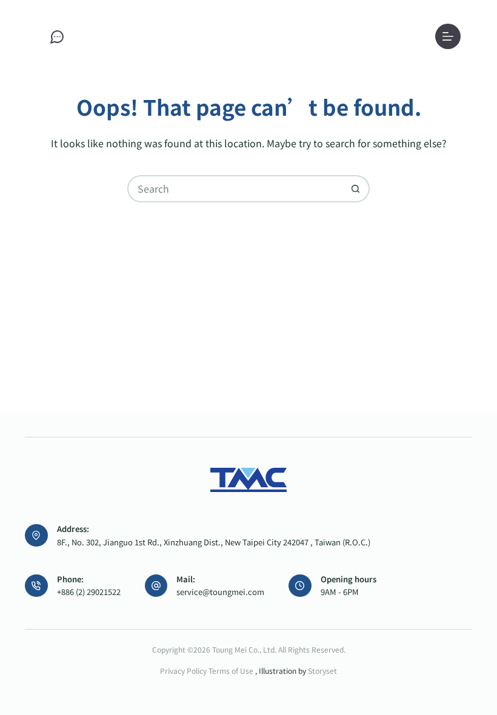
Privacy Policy (183, 670)
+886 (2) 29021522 (89, 591)
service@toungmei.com (220, 591)
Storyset (322, 670)
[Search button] (356, 188)
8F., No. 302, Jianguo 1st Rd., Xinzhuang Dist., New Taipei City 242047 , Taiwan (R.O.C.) (213, 542)
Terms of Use (231, 670)
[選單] (448, 36)
